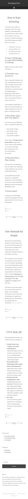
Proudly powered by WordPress (9, 493)
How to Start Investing (9, 436)
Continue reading (16, 303)
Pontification (7, 450)
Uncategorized (7, 452)
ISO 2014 (9, 384)
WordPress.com (14, 495)
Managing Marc (14, 3)
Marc (8, 210)
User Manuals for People (9, 438)
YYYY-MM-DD (14, 332)
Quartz (15, 280)
